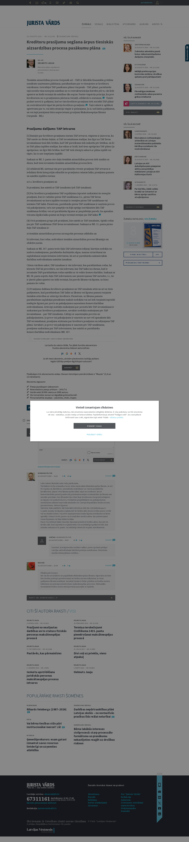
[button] (94, 434)
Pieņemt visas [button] (94, 426)
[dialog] (94, 421)
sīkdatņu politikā (116, 417)
